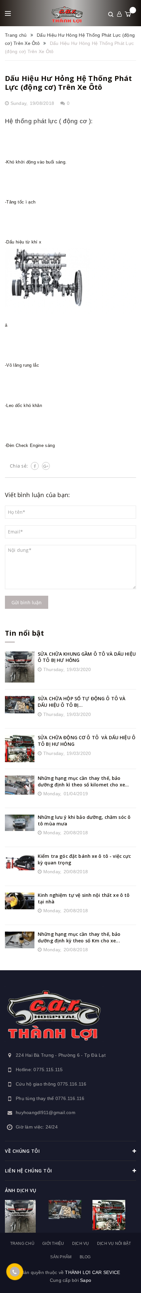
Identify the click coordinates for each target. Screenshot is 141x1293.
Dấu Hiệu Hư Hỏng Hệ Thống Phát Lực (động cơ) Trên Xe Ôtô (68, 82)
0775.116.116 (72, 1084)
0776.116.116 (70, 1098)
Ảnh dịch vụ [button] (20, 1190)
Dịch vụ (80, 1243)
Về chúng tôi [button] (22, 1151)
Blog (85, 1257)
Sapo (85, 1280)
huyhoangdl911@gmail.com (45, 1112)
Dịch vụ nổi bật (114, 1243)
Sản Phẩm (60, 1257)
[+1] (46, 466)
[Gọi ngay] (15, 1272)
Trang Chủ (22, 1243)
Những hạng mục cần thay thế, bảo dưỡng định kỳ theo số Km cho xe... (79, 937)
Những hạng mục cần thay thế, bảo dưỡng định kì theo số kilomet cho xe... (83, 781)
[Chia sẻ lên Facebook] (35, 466)
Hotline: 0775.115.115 (39, 1069)
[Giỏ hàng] (128, 14)
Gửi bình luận (26, 602)
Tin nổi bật (24, 633)
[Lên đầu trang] (117, 1278)
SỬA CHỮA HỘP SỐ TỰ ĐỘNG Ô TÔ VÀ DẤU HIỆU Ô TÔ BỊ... (81, 701)
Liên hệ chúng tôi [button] (28, 1171)
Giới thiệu (53, 1243)
